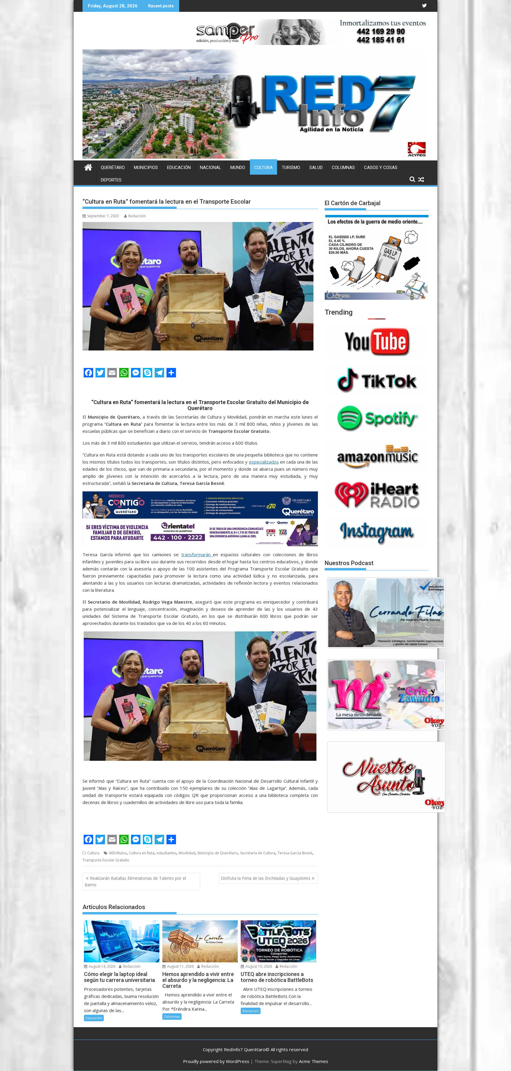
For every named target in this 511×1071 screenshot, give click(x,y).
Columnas (343, 167)
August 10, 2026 (258, 966)
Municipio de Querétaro (218, 852)
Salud (316, 167)
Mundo (237, 167)
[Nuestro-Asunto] (386, 777)
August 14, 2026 (101, 966)
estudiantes (166, 852)
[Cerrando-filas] (386, 612)
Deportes (111, 180)
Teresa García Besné (295, 852)
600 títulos (118, 852)
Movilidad (187, 852)
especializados (264, 462)
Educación (179, 167)
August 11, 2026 (180, 966)
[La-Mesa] (386, 694)
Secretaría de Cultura (257, 852)
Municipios (146, 167)
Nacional (210, 167)
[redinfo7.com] (255, 157)
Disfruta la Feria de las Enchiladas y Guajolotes (266, 878)
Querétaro (113, 167)
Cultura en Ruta (141, 852)
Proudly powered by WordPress (216, 1061)
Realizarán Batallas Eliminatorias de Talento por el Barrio (135, 881)
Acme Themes (313, 1061)
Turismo (291, 167)
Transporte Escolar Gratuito (106, 860)
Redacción (137, 215)
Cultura (263, 167)
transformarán (197, 554)
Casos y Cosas (380, 167)
